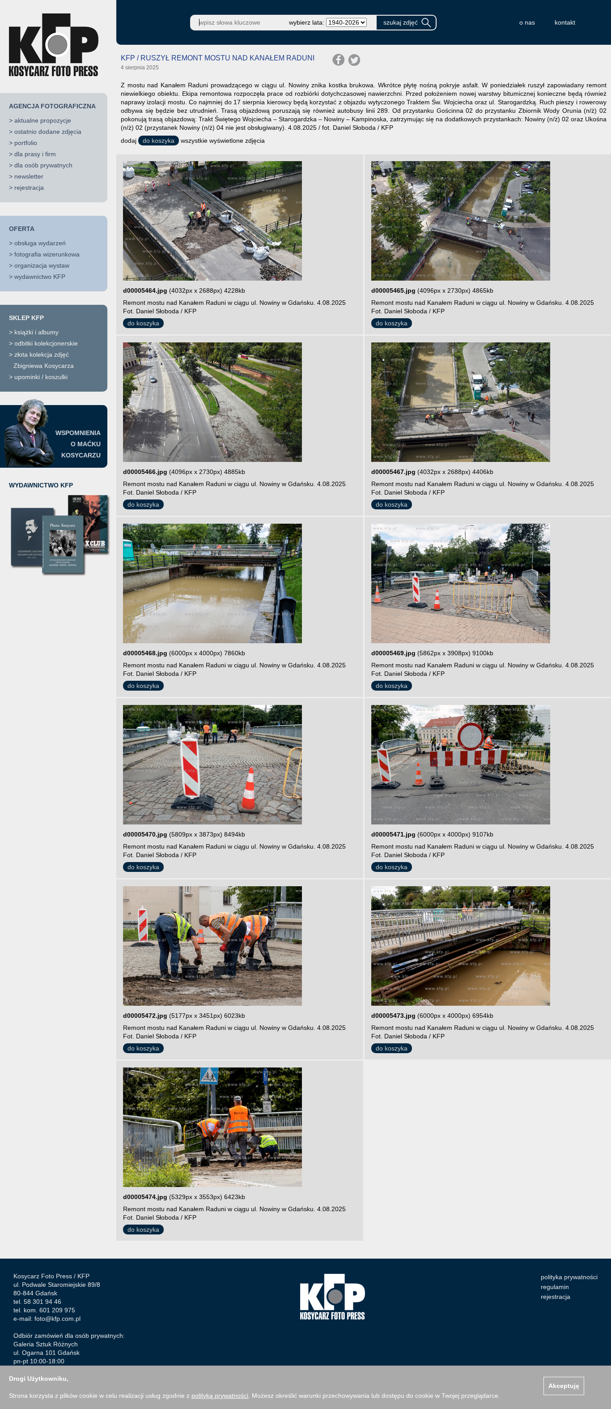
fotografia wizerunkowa (47, 254)
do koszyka (158, 140)
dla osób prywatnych (43, 165)
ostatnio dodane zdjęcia (47, 131)
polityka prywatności (569, 1277)
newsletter (28, 176)
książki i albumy (36, 332)
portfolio (25, 142)
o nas (527, 22)
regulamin (555, 1286)
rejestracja (29, 187)
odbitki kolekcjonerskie (46, 343)
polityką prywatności (219, 1395)
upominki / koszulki (41, 376)
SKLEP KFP (26, 317)
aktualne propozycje (42, 120)
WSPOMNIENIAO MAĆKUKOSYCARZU (78, 444)
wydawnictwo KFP (39, 276)
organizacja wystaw (41, 265)
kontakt (565, 22)
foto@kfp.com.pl (57, 1318)
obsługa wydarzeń (40, 243)
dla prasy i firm (35, 154)
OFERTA (21, 228)
